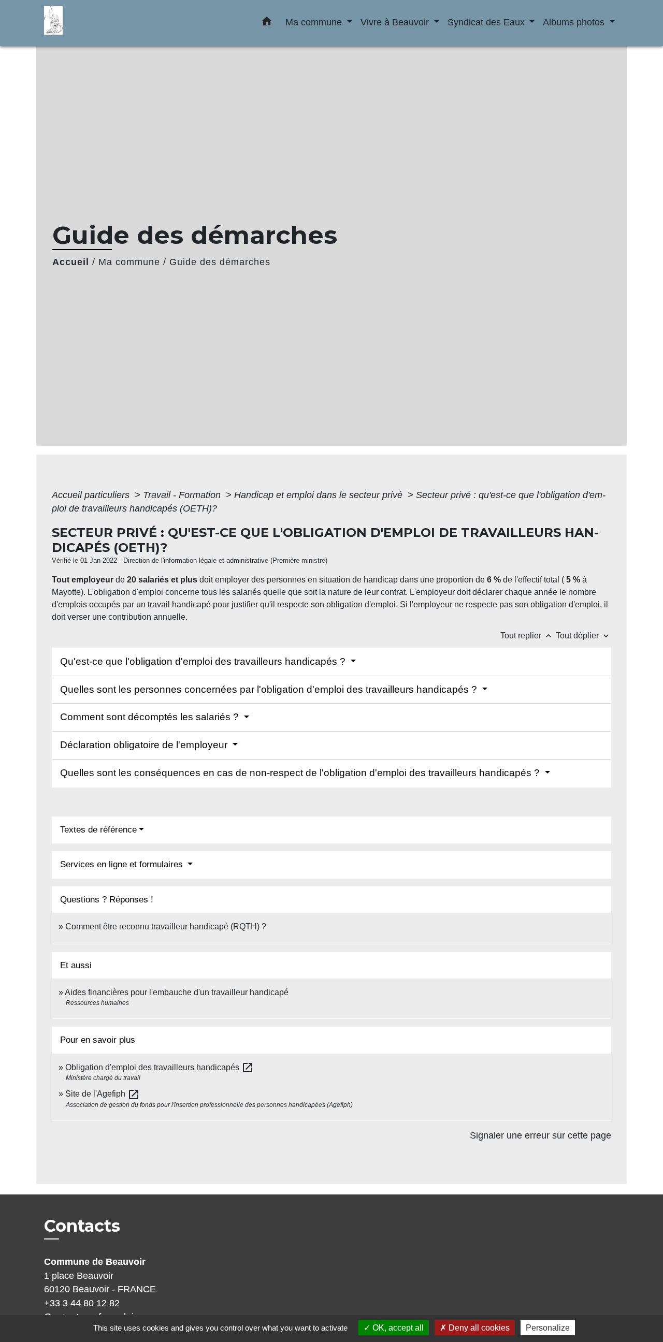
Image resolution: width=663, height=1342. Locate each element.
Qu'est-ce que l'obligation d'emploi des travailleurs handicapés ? (204, 661)
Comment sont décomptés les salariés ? (150, 716)
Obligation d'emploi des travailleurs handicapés (159, 1067)
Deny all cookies (478, 1327)
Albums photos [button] (575, 22)
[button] (266, 23)
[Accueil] (109, 23)
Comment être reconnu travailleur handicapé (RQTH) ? (165, 926)
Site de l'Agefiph (102, 1093)
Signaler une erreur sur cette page (540, 1135)
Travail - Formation (183, 495)
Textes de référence (98, 830)
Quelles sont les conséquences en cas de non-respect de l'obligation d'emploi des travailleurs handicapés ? (301, 772)
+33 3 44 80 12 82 (82, 1303)
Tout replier (527, 635)
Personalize (548, 1327)
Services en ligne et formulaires (122, 864)
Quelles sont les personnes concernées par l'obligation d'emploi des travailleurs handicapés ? (270, 689)
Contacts (82, 1226)
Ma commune (129, 262)
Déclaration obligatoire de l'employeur (145, 744)
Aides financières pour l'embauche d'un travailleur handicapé (177, 992)
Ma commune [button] (314, 22)
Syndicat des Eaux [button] (487, 22)
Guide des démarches (219, 262)
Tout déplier (583, 635)
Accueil (70, 262)
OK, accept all (397, 1327)
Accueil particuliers (92, 495)
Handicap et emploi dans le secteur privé (319, 495)
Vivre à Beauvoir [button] (396, 22)
